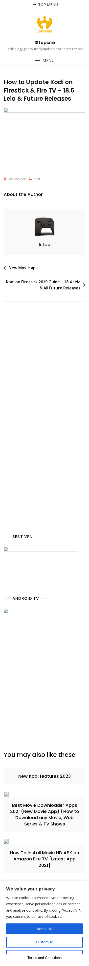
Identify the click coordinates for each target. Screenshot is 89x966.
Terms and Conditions (44, 958)
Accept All (44, 928)
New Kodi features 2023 (44, 776)
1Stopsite (44, 42)
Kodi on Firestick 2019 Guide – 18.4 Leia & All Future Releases (43, 285)
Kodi (37, 179)
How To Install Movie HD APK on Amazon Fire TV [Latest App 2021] (44, 859)
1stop (44, 244)
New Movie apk (23, 267)
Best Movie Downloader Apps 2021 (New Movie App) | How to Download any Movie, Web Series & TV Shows (44, 814)
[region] (44, 923)
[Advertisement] (44, 371)
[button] (44, 60)
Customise (44, 942)
